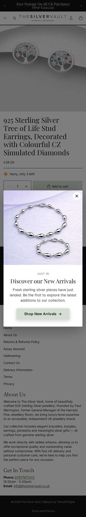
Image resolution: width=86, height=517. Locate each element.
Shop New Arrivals (40, 314)
